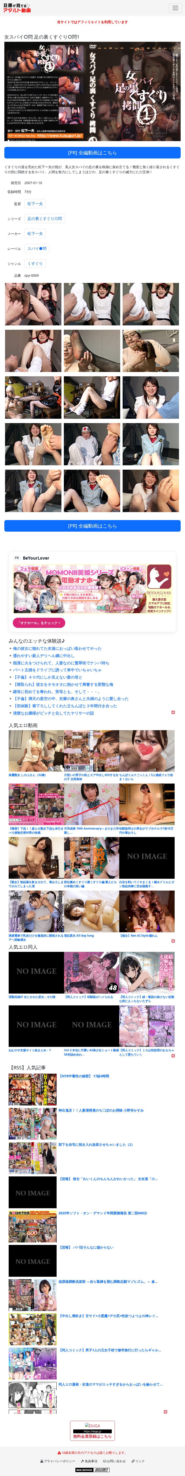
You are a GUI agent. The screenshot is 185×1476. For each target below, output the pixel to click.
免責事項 (91, 1461)
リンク (140, 1461)
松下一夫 (35, 203)
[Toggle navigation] (175, 8)
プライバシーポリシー (59, 1461)
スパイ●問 (36, 248)
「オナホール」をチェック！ (39, 622)
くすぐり (35, 263)
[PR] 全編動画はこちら (92, 152)
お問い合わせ (116, 1461)
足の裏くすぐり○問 (44, 218)
